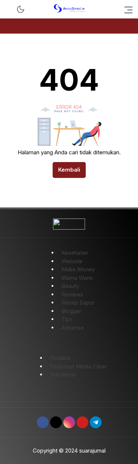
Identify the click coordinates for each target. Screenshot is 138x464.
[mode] (20, 9)
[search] (9, 9)
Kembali (69, 169)
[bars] (126, 9)
